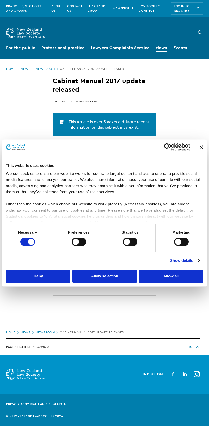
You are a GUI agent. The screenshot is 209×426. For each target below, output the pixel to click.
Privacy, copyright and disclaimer (36, 404)
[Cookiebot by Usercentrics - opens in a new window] (168, 147)
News (25, 69)
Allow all (171, 276)
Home (10, 69)
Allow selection (104, 276)
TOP (191, 347)
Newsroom (45, 69)
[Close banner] (201, 147)
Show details (181, 261)
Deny (38, 276)
